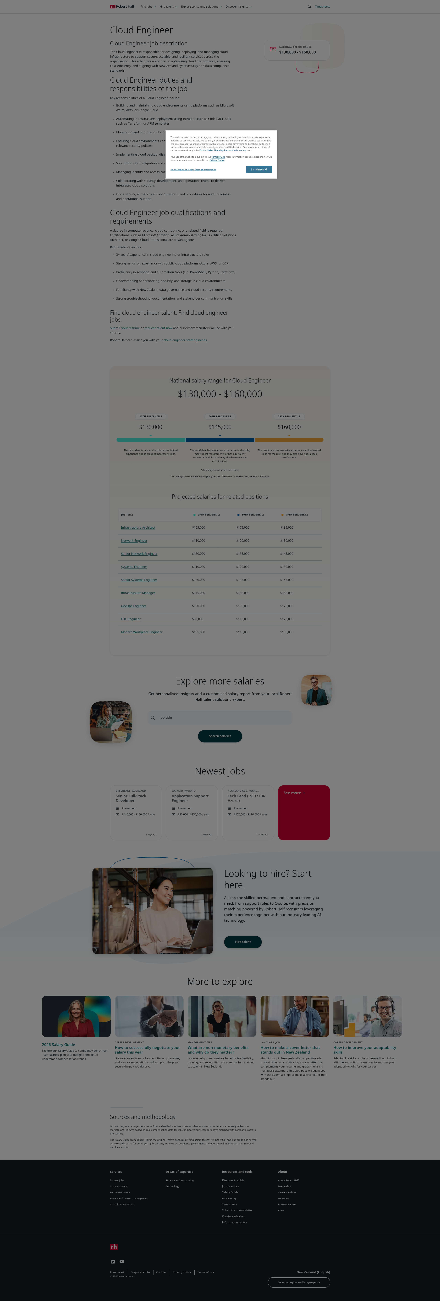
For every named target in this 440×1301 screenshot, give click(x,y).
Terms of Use (218, 157)
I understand (259, 169)
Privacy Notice (217, 160)
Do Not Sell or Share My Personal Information (222, 151)
